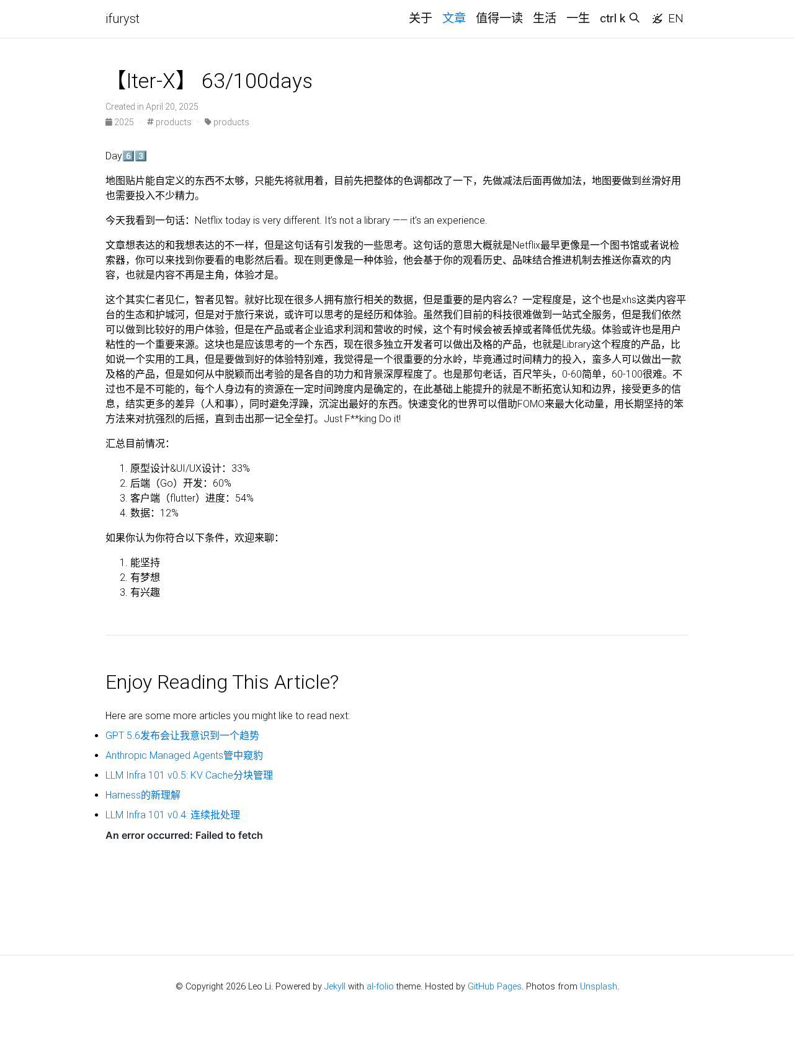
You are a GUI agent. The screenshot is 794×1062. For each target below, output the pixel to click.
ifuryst (122, 18)
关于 (420, 18)
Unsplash (598, 986)
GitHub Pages (495, 986)
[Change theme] (654, 14)
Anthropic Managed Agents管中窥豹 (184, 755)
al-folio (380, 986)
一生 (578, 18)
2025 (124, 122)
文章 (454, 18)
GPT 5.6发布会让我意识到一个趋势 (182, 735)
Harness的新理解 (143, 795)
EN (676, 18)
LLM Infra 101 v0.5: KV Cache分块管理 (189, 775)
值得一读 (499, 18)
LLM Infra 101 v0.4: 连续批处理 (172, 815)
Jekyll (335, 986)
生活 (544, 18)
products (173, 122)
